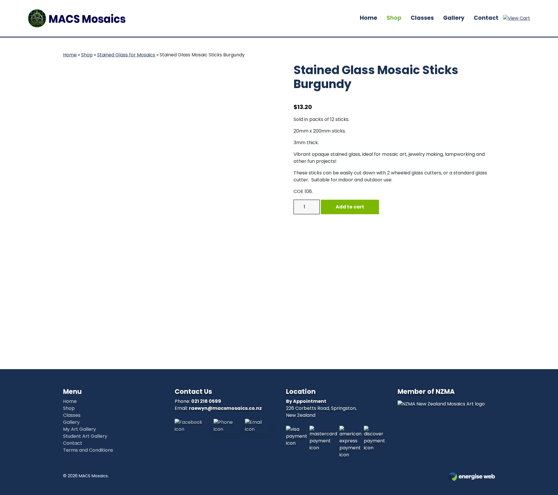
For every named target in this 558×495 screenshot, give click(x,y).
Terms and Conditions (88, 450)
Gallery (453, 18)
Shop (394, 18)
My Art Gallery (79, 429)
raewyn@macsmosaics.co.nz (225, 408)
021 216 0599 (206, 401)
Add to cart (350, 206)
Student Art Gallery (85, 436)
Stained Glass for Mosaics (126, 54)
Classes (422, 18)
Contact (486, 18)
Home (368, 18)
